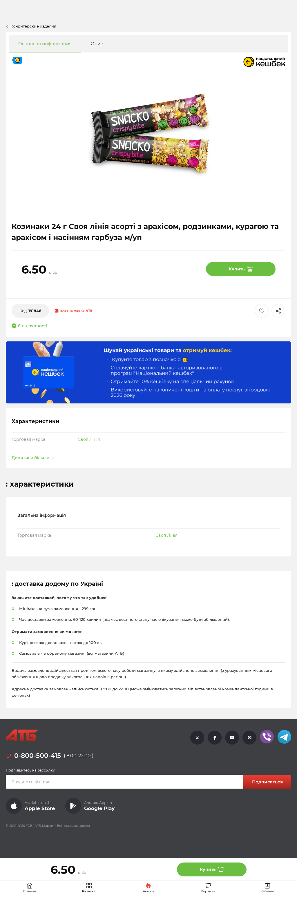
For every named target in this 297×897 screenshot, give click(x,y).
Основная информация (45, 43)
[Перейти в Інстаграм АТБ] (249, 737)
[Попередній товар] (26, 421)
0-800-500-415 (37, 756)
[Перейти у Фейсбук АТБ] (215, 737)
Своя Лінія (89, 439)
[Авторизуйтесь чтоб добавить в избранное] (262, 311)
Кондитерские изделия (33, 26)
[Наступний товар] (270, 421)
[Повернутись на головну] (22, 735)
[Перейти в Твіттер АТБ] (197, 737)
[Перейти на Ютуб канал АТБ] (232, 737)
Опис (97, 43)
